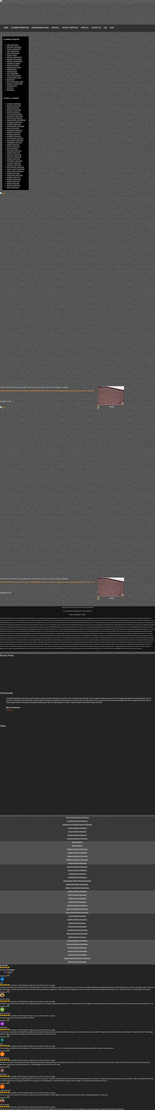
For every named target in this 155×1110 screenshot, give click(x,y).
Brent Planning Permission (77, 923)
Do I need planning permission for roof (19, 383)
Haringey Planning (14, 157)
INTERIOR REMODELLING (14, 61)
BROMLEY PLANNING (14, 106)
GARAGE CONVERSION (14, 59)
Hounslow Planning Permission (77, 821)
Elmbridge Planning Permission (77, 941)
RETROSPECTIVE (12, 71)
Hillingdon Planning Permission (77, 905)
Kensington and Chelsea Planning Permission (77, 824)
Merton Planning (77, 842)
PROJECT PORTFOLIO (70, 27)
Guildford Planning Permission (77, 919)
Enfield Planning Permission (77, 902)
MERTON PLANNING (13, 112)
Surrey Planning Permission (77, 916)
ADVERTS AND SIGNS (14, 67)
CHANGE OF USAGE (13, 63)
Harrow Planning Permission (77, 831)
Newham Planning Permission (77, 835)
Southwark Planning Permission (77, 838)
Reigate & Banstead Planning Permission (77, 958)
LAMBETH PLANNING (14, 124)
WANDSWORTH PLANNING (15, 126)
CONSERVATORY (12, 86)
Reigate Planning (13, 173)
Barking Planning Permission (77, 962)
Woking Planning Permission (77, 895)
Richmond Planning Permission (77, 867)
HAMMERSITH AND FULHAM (16, 120)
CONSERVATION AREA (14, 78)
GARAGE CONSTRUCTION (15, 84)
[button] (2, 706)
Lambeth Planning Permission (77, 877)
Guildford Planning (14, 136)
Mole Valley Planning (15, 171)
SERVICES (55, 27)
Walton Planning (13, 181)
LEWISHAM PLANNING (14, 118)
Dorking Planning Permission (77, 863)
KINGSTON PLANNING (14, 110)
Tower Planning (13, 187)
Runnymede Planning (15, 138)
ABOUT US (85, 27)
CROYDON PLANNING (14, 104)
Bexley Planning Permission (77, 898)
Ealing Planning (13, 145)
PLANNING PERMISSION (20, 27)
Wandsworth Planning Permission (77, 860)
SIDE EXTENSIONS (13, 53)
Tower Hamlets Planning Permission (77, 817)
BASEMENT (11, 80)
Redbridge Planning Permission (77, 849)
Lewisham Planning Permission (77, 930)
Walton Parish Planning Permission (77, 912)
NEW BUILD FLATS (12, 73)
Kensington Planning (15, 140)
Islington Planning (14, 132)
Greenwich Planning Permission (77, 856)
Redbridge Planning (14, 142)
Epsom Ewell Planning (16, 169)
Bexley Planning (13, 147)
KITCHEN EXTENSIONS (14, 57)
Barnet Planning (13, 183)
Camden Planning (14, 163)
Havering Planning (14, 151)
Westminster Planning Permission (77, 884)
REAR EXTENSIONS (13, 51)
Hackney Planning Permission (77, 926)
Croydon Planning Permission (77, 828)
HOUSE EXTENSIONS (14, 49)
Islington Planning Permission (77, 870)
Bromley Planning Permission (77, 948)
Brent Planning (12, 149)
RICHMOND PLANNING (14, 114)
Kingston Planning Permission (77, 891)
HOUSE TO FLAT (12, 55)
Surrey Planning (13, 128)
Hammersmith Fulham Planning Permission (77, 881)
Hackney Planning (14, 155)
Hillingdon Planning (14, 161)
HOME (6, 27)
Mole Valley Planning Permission (77, 933)
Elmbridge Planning (14, 130)
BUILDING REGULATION (40, 27)
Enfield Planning (13, 153)
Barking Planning (13, 185)
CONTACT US (96, 27)
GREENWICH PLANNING (15, 116)
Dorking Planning (13, 177)
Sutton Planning (77, 846)
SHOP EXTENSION (13, 65)
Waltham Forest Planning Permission (77, 888)
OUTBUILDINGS (12, 69)
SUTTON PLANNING (13, 108)
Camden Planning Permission (77, 955)
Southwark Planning (15, 175)
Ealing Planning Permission (77, 874)
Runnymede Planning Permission (77, 944)
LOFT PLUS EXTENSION (14, 47)
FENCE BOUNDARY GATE (15, 82)
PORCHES (10, 88)
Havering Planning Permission (77, 853)
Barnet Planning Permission (77, 937)
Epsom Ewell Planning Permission (77, 909)
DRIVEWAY (10, 90)
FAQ (105, 27)
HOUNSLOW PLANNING (14, 122)
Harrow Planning (13, 159)
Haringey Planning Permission (77, 951)
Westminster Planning (15, 167)
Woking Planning (13, 134)
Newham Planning (14, 165)
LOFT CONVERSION (12, 45)
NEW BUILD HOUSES (14, 76)
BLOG (112, 27)
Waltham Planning (14, 179)
